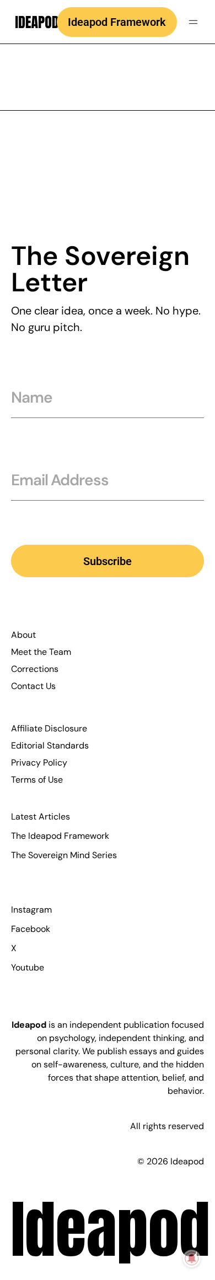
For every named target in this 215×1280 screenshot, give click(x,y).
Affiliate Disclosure (49, 728)
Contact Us (33, 686)
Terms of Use (37, 779)
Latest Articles (40, 816)
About (23, 635)
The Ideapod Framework (60, 836)
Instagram (31, 909)
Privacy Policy (39, 762)
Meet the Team (41, 652)
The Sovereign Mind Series (64, 855)
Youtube (27, 967)
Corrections (34, 669)
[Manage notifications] (192, 1258)
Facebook (30, 929)
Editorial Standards (50, 745)
